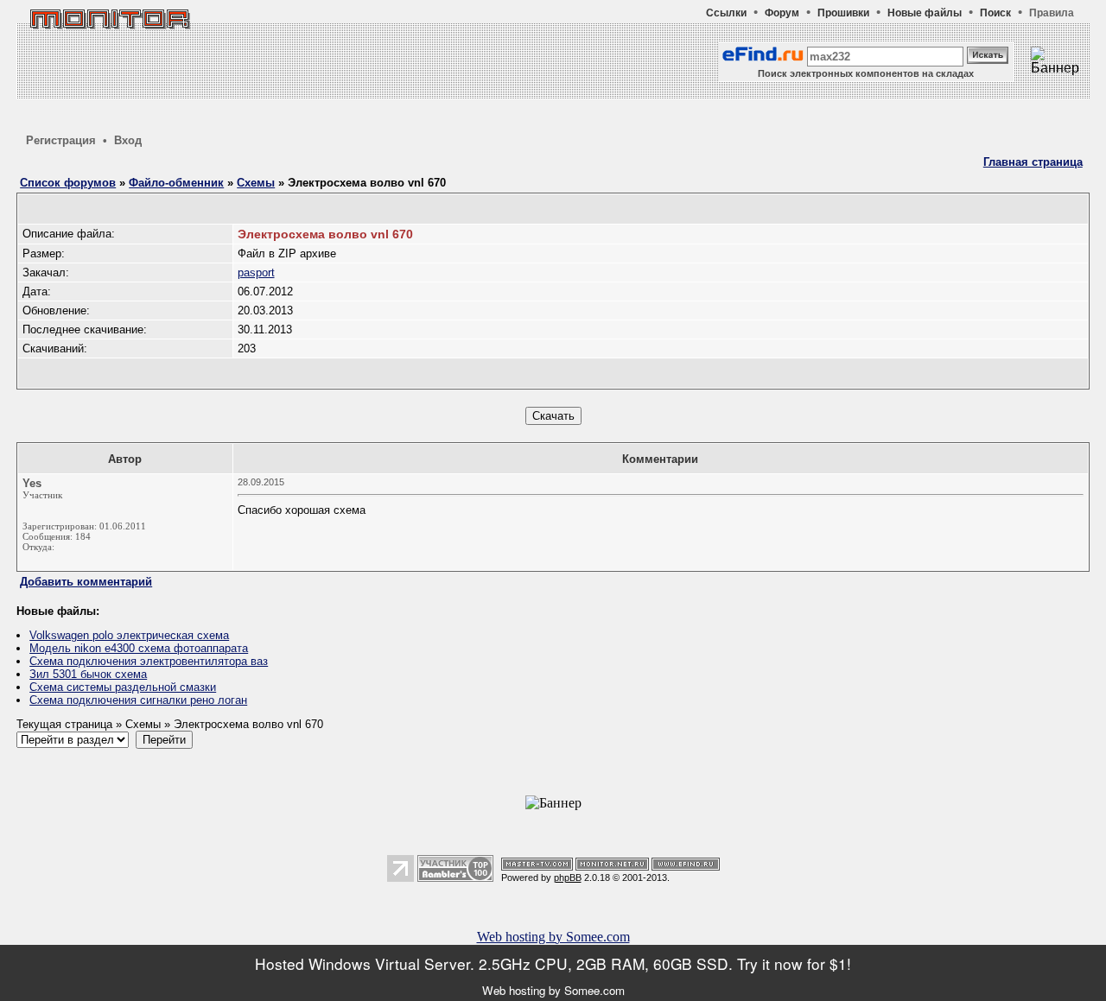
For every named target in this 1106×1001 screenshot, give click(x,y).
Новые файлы (924, 13)
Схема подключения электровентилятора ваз (148, 661)
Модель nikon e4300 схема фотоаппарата (138, 648)
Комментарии (660, 459)
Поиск (995, 13)
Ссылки (726, 13)
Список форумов (68, 182)
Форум (782, 13)
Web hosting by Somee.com (553, 936)
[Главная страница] (108, 38)
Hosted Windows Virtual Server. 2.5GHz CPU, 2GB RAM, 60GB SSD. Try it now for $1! (553, 963)
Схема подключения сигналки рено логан (138, 700)
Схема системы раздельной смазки (122, 687)
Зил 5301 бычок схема (88, 674)
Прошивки (843, 13)
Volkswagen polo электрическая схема (129, 635)
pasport (256, 272)
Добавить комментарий (86, 581)
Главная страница (1033, 161)
